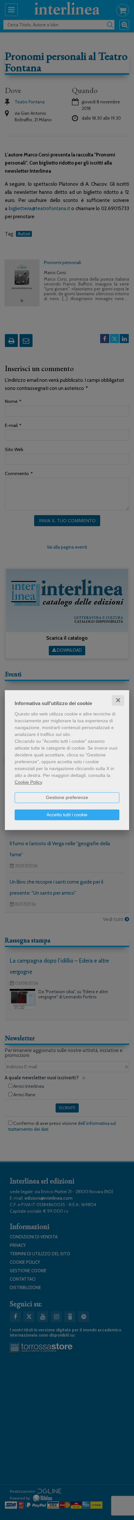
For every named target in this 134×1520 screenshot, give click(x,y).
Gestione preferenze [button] (67, 797)
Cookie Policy (28, 782)
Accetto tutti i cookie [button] (67, 814)
